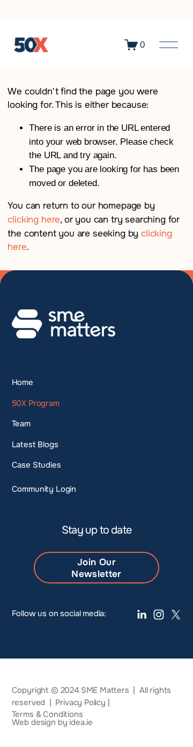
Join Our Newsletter (96, 568)
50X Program (36, 403)
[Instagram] (158, 614)
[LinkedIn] (141, 614)
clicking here (34, 219)
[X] (175, 614)
